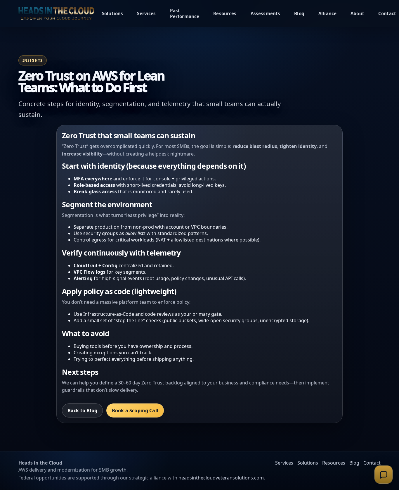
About (357, 13)
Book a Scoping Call (135, 410)
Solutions (112, 13)
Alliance (327, 13)
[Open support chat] (383, 474)
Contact (387, 13)
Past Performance (185, 13)
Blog (299, 13)
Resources (224, 13)
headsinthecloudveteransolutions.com (221, 478)
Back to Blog (82, 410)
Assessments (265, 13)
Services (146, 13)
